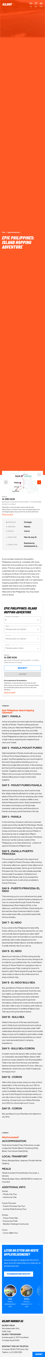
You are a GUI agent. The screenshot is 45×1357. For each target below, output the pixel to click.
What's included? (7, 514)
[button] (22, 619)
